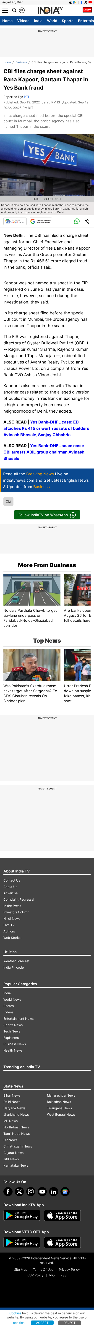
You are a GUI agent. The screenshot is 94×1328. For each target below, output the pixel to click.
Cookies (15, 1313)
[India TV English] (50, 10)
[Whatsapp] (77, 221)
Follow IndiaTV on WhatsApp (43, 515)
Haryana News (14, 1108)
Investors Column (16, 912)
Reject (70, 1323)
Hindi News (11, 918)
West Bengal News (61, 1114)
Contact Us (11, 880)
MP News (10, 1121)
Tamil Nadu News (16, 1133)
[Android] (74, 2)
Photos (8, 1006)
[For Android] (21, 1242)
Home (7, 20)
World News (12, 999)
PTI (26, 97)
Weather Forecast (16, 961)
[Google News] (15, 221)
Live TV (9, 925)
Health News (12, 1050)
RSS (63, 1275)
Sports (67, 20)
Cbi (8, 501)
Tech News (11, 1031)
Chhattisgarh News (17, 1146)
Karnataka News (15, 1165)
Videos (23, 20)
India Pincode (13, 967)
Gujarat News (13, 1153)
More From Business (47, 565)
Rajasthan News (59, 1102)
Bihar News (11, 1095)
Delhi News (11, 1102)
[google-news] (65, 1191)
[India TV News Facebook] (81, 2)
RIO (52, 1275)
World (52, 20)
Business (21, 62)
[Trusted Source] (40, 221)
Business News (14, 1044)
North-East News (16, 1127)
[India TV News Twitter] (85, 2)
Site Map (20, 1269)
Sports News (13, 1025)
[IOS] (70, 2)
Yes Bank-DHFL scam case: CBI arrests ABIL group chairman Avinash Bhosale (43, 452)
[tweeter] (19, 1191)
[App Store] (62, 1215)
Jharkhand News (16, 1114)
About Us (10, 887)
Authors (9, 931)
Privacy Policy (69, 1269)
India (38, 20)
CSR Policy (35, 1275)
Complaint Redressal (18, 899)
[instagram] (30, 1191)
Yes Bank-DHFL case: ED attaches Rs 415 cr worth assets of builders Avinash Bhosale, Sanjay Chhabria (46, 428)
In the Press (12, 906)
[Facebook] (8, 1191)
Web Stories (12, 938)
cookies (18, 1323)
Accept (42, 1323)
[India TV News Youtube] (90, 2)
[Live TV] (87, 10)
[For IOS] (62, 1242)
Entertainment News (18, 1018)
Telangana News (59, 1108)
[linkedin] (53, 1191)
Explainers (11, 1038)
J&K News (11, 1159)
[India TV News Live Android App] (21, 1215)
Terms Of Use (43, 1269)
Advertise (10, 893)
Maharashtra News (61, 1095)
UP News (10, 1140)
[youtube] (42, 1191)
